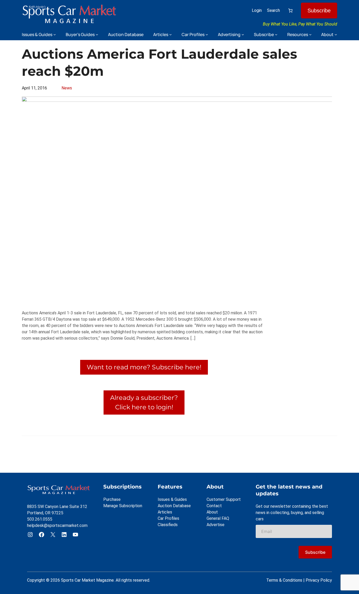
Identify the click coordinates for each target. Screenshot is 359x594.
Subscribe (319, 10)
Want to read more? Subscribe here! (144, 367)
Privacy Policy (319, 580)
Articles (165, 512)
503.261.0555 (39, 519)
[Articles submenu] (170, 34)
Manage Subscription (122, 505)
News (66, 87)
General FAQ (218, 518)
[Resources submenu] (310, 34)
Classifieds (168, 524)
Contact (214, 505)
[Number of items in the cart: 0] (290, 10)
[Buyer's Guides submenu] (97, 34)
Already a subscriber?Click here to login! (144, 402)
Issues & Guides (172, 499)
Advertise (215, 524)
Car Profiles (168, 518)
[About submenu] (336, 34)
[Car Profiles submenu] (207, 34)
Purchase (112, 499)
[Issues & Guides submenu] (54, 34)
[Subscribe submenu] (276, 34)
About (212, 512)
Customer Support (224, 499)
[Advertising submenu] (243, 34)
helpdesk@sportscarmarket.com (57, 525)
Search (273, 10)
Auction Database (174, 505)
